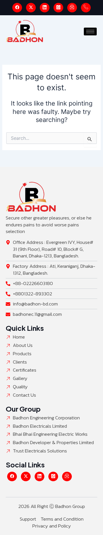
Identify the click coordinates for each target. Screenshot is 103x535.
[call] (86, 7)
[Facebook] (17, 7)
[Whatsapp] (58, 7)
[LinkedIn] (44, 7)
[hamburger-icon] (90, 31)
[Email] (72, 7)
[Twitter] (31, 7)
